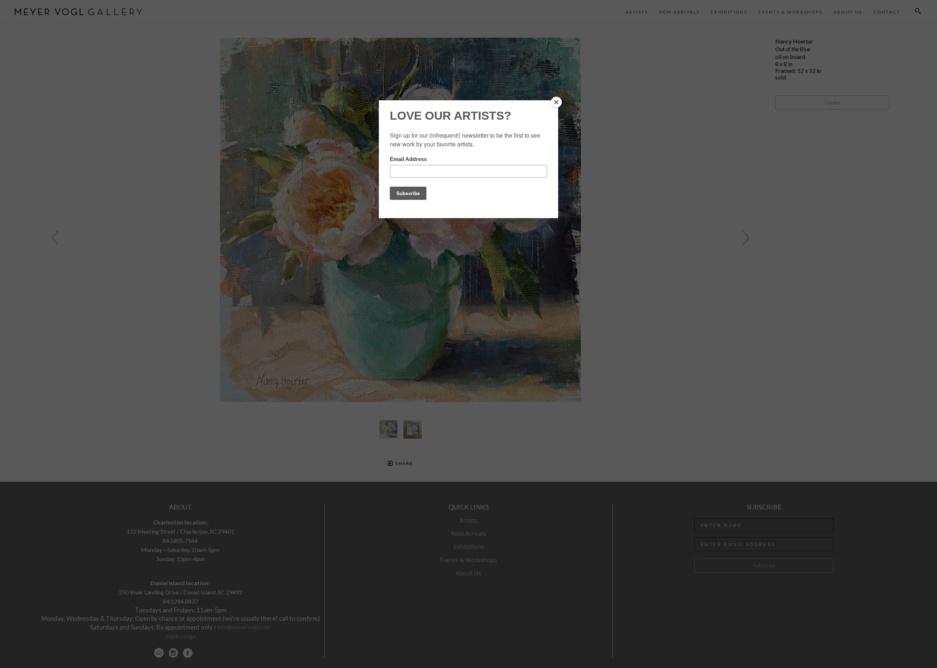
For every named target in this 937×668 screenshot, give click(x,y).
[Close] (556, 102)
